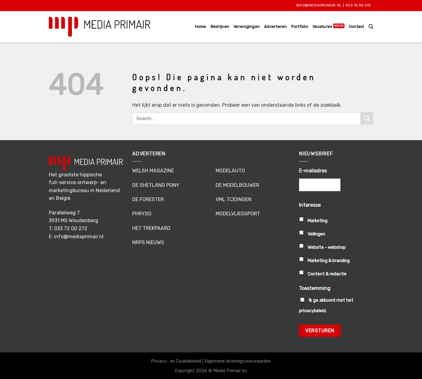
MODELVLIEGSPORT (238, 214)
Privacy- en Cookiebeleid (176, 361)
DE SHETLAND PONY (155, 185)
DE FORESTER (148, 199)
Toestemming (317, 288)
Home (200, 26)
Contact (356, 26)
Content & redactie (327, 274)
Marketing (317, 220)
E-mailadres (313, 171)
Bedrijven (220, 26)
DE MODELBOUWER (237, 185)
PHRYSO (141, 214)
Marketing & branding (329, 260)
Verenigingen (247, 26)
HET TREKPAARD (151, 228)
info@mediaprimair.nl (319, 5)
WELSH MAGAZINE (153, 171)
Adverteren (275, 26)
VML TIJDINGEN (233, 199)
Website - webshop (327, 247)
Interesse (312, 205)
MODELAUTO (230, 171)
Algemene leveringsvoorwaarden (238, 361)
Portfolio (299, 26)
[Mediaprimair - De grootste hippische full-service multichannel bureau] (99, 27)
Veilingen (316, 234)
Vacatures (322, 26)
